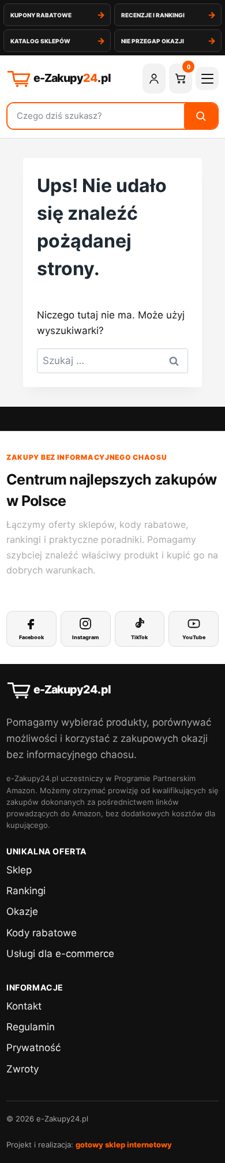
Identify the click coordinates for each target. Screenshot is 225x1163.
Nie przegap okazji (152, 40)
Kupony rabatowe (41, 15)
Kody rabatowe (41, 933)
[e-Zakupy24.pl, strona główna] (70, 78)
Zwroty (22, 1069)
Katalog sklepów (40, 40)
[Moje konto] (154, 78)
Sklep (19, 870)
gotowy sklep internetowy (124, 1144)
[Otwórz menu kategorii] (207, 78)
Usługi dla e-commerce (60, 953)
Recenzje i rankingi (153, 15)
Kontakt (24, 1006)
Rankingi (26, 890)
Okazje (22, 911)
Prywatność (33, 1047)
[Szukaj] (200, 116)
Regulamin (30, 1027)
